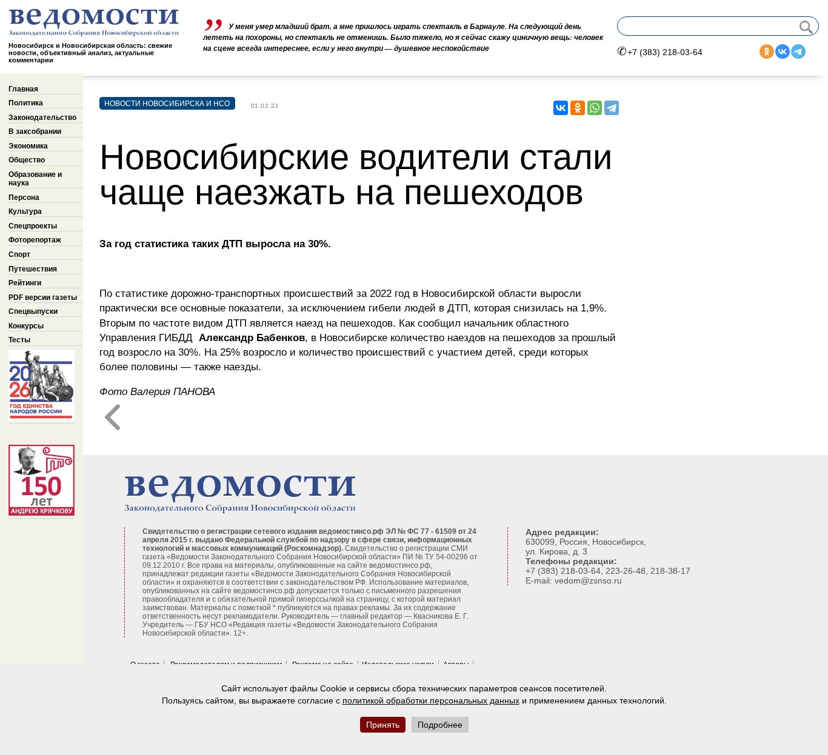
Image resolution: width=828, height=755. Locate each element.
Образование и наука (35, 178)
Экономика (28, 146)
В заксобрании (34, 131)
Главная (23, 89)
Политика (25, 103)
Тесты (19, 340)
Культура (25, 211)
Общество (26, 160)
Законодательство (42, 117)
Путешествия (32, 269)
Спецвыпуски (33, 311)
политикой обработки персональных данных (430, 700)
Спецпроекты (32, 226)
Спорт (19, 254)
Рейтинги (24, 283)
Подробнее (440, 725)
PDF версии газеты (42, 297)
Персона (23, 197)
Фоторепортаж (34, 240)
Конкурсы (26, 326)
